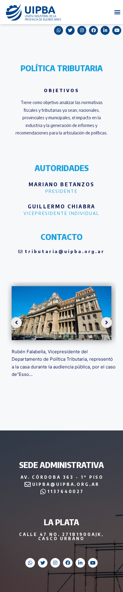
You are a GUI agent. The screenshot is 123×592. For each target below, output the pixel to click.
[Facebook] (68, 563)
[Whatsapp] (30, 563)
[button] (117, 12)
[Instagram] (55, 563)
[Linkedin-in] (80, 563)
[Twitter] (42, 563)
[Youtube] (93, 563)
